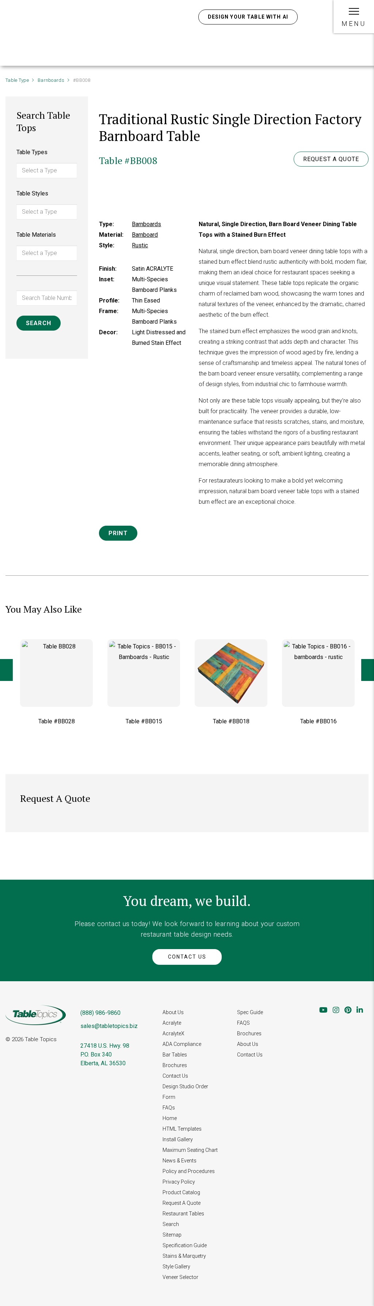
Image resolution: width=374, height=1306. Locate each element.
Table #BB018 (144, 721)
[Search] (311, 16)
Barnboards (51, 80)
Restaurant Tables (183, 1213)
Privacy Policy (179, 1182)
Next (367, 670)
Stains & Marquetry (184, 1256)
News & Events (179, 1161)
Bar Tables (175, 1055)
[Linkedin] (359, 1010)
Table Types (31, 152)
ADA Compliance (182, 1044)
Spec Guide (250, 1012)
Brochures (175, 1065)
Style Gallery (176, 1266)
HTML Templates (182, 1129)
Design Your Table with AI (248, 17)
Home (170, 1118)
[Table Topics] (50, 27)
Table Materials (36, 234)
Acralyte (172, 1023)
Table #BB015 (56, 721)
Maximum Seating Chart (190, 1150)
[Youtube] (323, 1010)
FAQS (243, 1023)
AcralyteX (173, 1033)
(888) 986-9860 (100, 1012)
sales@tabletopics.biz (109, 1026)
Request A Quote (182, 1203)
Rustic (140, 245)
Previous (6, 670)
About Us (173, 1012)
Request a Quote (331, 159)
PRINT (118, 533)
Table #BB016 (231, 721)
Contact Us (187, 957)
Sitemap (172, 1235)
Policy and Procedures (189, 1171)
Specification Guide (185, 1245)
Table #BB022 (318, 721)
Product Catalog (181, 1192)
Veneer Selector (180, 1277)
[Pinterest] (347, 1010)
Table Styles (32, 193)
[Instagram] (336, 1010)
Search (171, 1224)
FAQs (169, 1108)
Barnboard (145, 234)
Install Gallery (178, 1139)
